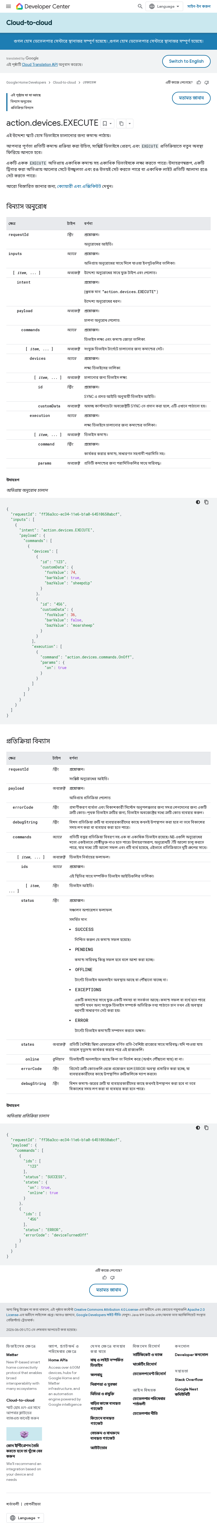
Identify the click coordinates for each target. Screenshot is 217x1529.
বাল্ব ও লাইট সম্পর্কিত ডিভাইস (107, 1363)
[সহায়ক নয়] (207, 83)
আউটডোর (99, 1447)
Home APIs (58, 1360)
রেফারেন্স (89, 82)
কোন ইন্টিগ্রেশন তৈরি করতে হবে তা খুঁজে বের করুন (24, 1451)
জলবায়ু (96, 1374)
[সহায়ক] (199, 83)
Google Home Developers (26, 82)
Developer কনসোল (191, 1354)
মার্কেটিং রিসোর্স (145, 1364)
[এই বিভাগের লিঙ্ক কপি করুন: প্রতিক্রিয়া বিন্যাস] (55, 742)
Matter (12, 1354)
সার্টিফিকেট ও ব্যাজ (147, 1354)
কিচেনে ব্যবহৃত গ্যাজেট (102, 1421)
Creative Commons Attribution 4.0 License (106, 1310)
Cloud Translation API (40, 64)
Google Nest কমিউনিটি (186, 1392)
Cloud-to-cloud (29, 23)
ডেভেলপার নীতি (145, 1413)
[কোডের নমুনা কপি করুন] (206, 502)
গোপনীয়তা (32, 1504)
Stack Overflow (189, 1379)
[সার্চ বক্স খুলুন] (140, 6)
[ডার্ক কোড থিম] (198, 502)
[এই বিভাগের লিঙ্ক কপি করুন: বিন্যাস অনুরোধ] (52, 207)
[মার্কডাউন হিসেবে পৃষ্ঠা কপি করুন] (121, 123)
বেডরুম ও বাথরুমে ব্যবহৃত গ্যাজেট (105, 1436)
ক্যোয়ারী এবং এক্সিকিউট (79, 186)
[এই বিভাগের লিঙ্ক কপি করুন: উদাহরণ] (24, 480)
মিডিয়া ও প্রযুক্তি (102, 1393)
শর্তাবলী (12, 1504)
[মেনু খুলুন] (8, 6)
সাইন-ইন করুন (199, 6)
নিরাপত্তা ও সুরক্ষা (104, 1384)
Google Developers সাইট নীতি (98, 1315)
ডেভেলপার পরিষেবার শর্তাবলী (149, 1401)
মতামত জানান (191, 98)
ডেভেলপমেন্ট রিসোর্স (149, 1373)
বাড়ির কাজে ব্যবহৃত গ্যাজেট (106, 1406)
